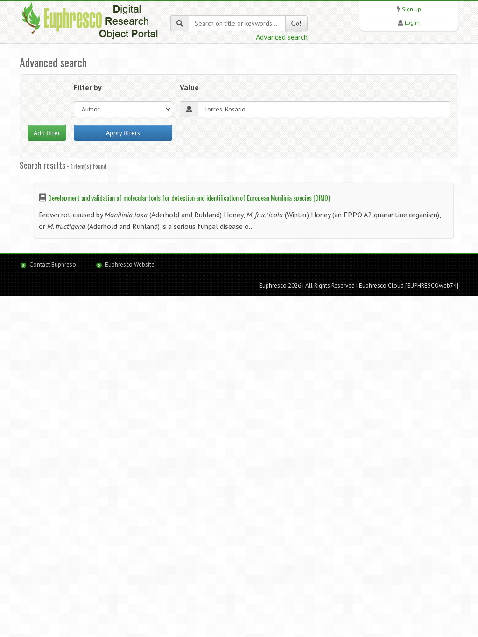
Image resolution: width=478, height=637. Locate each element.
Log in (412, 22)
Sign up (411, 9)
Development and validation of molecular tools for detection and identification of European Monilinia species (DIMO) (189, 197)
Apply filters (123, 133)
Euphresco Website (130, 265)
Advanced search (282, 37)
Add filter (47, 133)
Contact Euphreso (52, 265)
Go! (296, 23)
